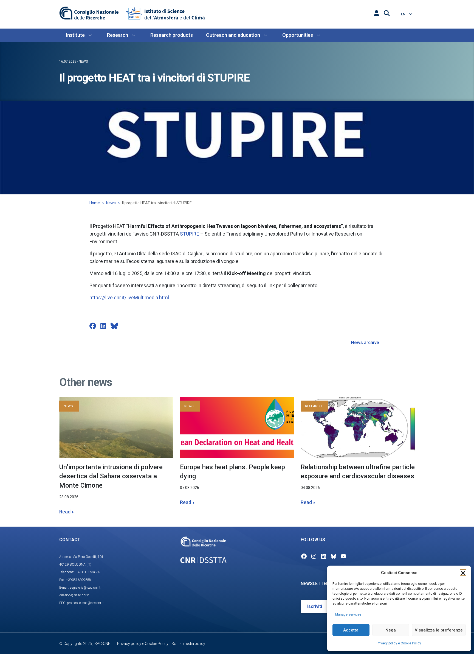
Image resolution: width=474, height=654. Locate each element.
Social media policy (188, 643)
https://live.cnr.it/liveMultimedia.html (129, 297)
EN (403, 14)
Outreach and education (233, 35)
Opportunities (297, 35)
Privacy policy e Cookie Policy (399, 643)
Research (117, 35)
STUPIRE (189, 234)
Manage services (348, 614)
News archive (365, 342)
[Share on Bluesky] (114, 326)
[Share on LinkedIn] (103, 326)
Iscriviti (314, 606)
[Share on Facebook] (92, 326)
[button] (463, 572)
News (111, 203)
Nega (390, 630)
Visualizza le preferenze (439, 630)
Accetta (351, 630)
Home (94, 203)
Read (64, 512)
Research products (171, 35)
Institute (75, 35)
